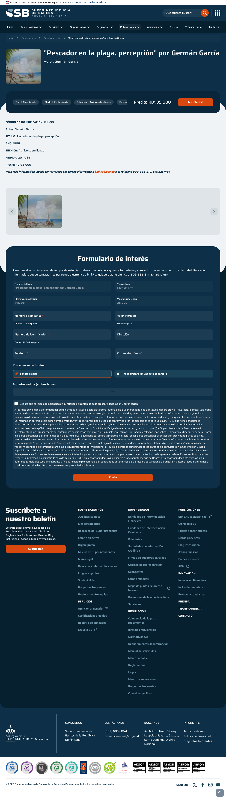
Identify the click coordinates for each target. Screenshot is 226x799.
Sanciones (134, 604)
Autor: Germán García (61, 61)
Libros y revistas (189, 538)
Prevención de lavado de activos (149, 597)
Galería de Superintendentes (96, 552)
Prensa (174, 27)
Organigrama (86, 545)
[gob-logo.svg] (27, 733)
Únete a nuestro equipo (93, 594)
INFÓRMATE (192, 723)
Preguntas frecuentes (92, 587)
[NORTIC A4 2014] (26, 767)
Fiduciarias (135, 539)
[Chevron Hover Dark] (12, 211)
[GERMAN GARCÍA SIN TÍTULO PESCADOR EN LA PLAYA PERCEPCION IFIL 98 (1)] (40, 211)
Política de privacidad (197, 736)
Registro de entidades (92, 623)
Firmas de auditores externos (147, 557)
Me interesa (195, 102)
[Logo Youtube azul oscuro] (218, 785)
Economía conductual (191, 594)
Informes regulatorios (142, 630)
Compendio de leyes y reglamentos (142, 620)
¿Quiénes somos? (89, 516)
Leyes (132, 672)
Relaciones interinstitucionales (97, 566)
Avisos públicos (188, 552)
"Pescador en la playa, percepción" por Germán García (96, 38)
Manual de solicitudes (142, 651)
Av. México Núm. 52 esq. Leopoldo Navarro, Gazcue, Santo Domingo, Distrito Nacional (161, 737)
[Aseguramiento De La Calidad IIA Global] (83, 773)
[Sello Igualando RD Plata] (95, 773)
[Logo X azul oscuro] (195, 785)
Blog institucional (189, 545)
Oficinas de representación (145, 565)
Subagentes (136, 572)
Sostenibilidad (87, 580)
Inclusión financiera (190, 587)
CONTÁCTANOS (114, 723)
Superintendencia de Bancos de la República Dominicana (47, 784)
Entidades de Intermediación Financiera (147, 518)
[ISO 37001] (183, 772)
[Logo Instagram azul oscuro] (210, 785)
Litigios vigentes (88, 573)
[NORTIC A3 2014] (56, 767)
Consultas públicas (140, 693)
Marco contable (138, 658)
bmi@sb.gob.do (104, 171)
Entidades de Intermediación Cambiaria (147, 530)
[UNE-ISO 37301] (198, 772)
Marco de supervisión (142, 679)
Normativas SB (138, 637)
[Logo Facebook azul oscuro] (203, 785)
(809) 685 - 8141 (116, 731)
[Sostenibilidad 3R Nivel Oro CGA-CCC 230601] (110, 773)
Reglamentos (136, 665)
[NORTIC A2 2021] (12, 767)
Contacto (214, 27)
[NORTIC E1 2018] (41, 767)
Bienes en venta (52, 38)
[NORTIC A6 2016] (71, 767)
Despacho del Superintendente (97, 531)
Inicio (10, 27)
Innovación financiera (192, 580)
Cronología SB (187, 524)
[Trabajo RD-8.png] (124, 773)
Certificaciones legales (92, 615)
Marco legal (85, 559)
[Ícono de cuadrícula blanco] (217, 13)
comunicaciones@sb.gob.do (122, 736)
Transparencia (193, 27)
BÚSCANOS (151, 723)
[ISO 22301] (154, 772)
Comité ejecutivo (88, 538)
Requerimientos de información (148, 644)
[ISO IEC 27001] (169, 772)
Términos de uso (194, 731)
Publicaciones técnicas (192, 531)
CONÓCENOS (73, 723)
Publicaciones (29, 38)
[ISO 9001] (139, 772)
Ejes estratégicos (89, 524)
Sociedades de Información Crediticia (145, 548)
